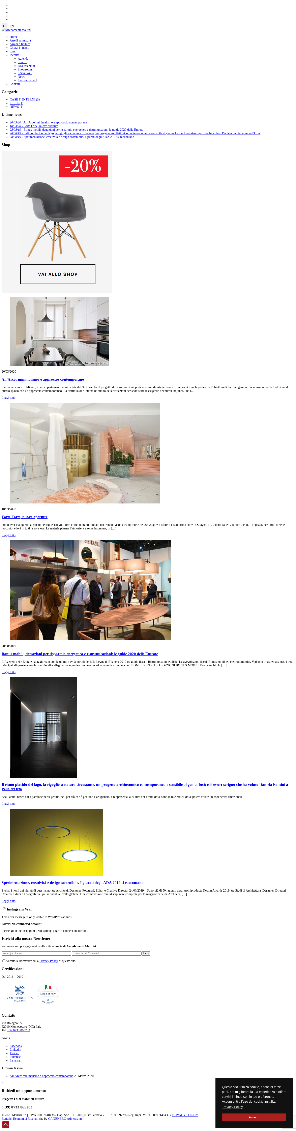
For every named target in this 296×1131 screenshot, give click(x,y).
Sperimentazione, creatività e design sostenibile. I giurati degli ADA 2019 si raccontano (73, 882)
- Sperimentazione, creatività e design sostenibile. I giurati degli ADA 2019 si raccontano (72, 137)
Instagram (16, 1060)
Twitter (14, 1053)
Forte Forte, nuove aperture (25, 517)
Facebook (16, 1046)
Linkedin (15, 1049)
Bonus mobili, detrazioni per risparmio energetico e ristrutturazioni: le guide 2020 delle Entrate (80, 654)
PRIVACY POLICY (185, 1115)
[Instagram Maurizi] (4, 909)
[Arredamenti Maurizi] (16, 30)
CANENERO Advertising (65, 1118)
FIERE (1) (16, 103)
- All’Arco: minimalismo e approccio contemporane (48, 122)
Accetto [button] (254, 1117)
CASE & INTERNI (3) (25, 99)
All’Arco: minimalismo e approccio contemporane (43, 379)
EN (12, 26)
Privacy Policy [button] (233, 1107)
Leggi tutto (9, 397)
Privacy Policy (48, 961)
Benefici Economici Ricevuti (20, 1118)
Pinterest (15, 1056)
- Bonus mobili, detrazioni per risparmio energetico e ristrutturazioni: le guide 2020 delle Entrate (76, 129)
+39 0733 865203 (18, 1030)
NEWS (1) (16, 106)
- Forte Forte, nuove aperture (34, 126)
